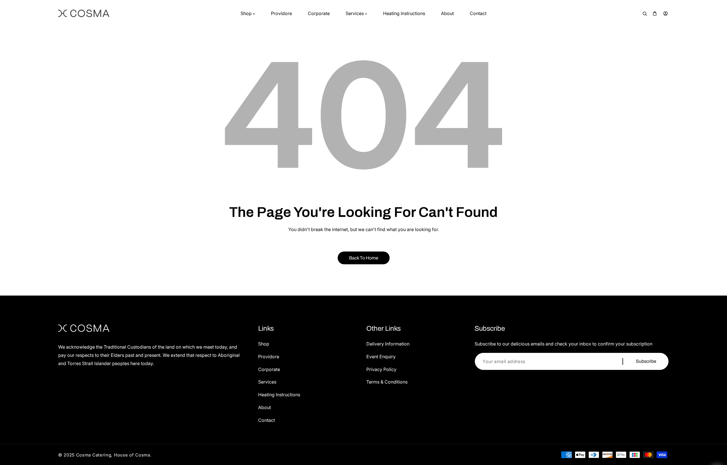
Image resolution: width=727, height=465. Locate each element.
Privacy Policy (381, 369)
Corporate (269, 369)
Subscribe (646, 361)
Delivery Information (388, 344)
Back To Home (363, 257)
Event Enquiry (381, 356)
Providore (268, 356)
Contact (266, 420)
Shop (263, 344)
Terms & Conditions (387, 382)
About (264, 407)
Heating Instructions (279, 394)
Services (267, 382)
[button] (654, 13)
